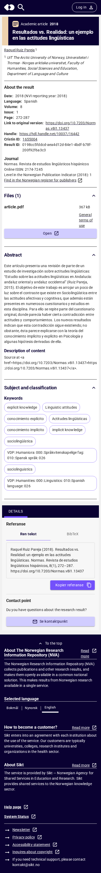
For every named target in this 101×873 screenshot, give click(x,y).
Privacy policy (23, 837)
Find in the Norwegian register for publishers (40, 180)
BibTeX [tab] (72, 534)
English (50, 707)
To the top (53, 643)
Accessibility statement (31, 845)
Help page (12, 807)
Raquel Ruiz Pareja (19, 50)
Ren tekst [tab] (28, 534)
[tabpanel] (50, 560)
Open (47, 233)
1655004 (30, 139)
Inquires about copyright (32, 852)
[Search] (21, 7)
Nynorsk (31, 708)
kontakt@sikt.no (26, 865)
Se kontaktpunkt (54, 621)
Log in (81, 7)
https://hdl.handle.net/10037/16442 (49, 134)
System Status (16, 816)
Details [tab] (16, 511)
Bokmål (12, 708)
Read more (85, 653)
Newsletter (21, 830)
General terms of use (86, 219)
